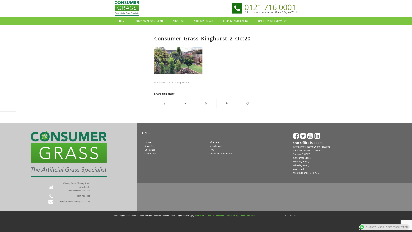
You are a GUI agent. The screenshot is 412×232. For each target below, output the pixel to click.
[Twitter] (285, 215)
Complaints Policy (247, 215)
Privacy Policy (232, 215)
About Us (149, 146)
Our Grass (150, 149)
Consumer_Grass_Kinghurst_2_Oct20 (202, 38)
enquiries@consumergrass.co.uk (75, 201)
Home (148, 142)
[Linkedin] (295, 215)
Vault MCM (199, 215)
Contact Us (150, 153)
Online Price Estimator (221, 153)
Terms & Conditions (215, 215)
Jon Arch (185, 82)
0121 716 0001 (270, 7)
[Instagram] (290, 215)
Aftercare (214, 142)
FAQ (212, 149)
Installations (216, 146)
